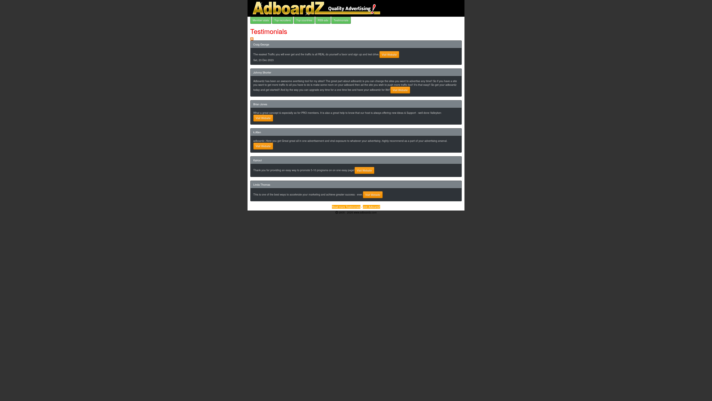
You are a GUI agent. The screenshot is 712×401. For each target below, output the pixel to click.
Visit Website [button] (389, 54)
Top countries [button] (304, 20)
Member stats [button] (261, 20)
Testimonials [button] (341, 20)
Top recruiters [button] (282, 20)
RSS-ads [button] (323, 20)
